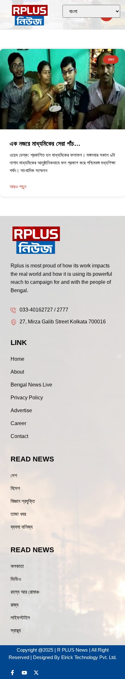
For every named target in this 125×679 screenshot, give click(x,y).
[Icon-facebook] (12, 672)
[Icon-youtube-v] (24, 672)
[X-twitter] (36, 672)
